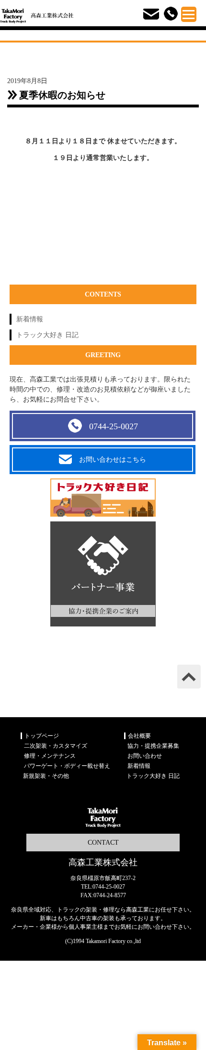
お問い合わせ (144, 756)
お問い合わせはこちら (112, 459)
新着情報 (29, 319)
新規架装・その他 (46, 776)
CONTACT (103, 842)
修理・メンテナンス (50, 756)
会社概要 (139, 735)
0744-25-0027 (113, 426)
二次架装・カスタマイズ (55, 745)
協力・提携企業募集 (153, 745)
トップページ (41, 735)
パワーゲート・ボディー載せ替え (67, 766)
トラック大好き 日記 (47, 335)
